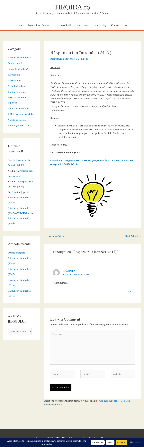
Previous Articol (55, 235)
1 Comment (82, 58)
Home (20, 25)
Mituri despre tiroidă (18, 108)
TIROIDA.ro (72, 6)
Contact (115, 25)
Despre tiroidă (15, 63)
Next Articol (133, 235)
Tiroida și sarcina (17, 91)
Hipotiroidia (14, 74)
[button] (125, 25)
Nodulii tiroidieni (17, 86)
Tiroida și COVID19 (18, 125)
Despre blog (100, 25)
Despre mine (82, 25)
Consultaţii (65, 25)
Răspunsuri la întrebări (19, 57)
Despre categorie (16, 252)
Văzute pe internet (17, 119)
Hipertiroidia (14, 80)
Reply (130, 290)
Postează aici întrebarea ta (41, 25)
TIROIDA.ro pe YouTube (21, 114)
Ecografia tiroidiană (18, 69)
